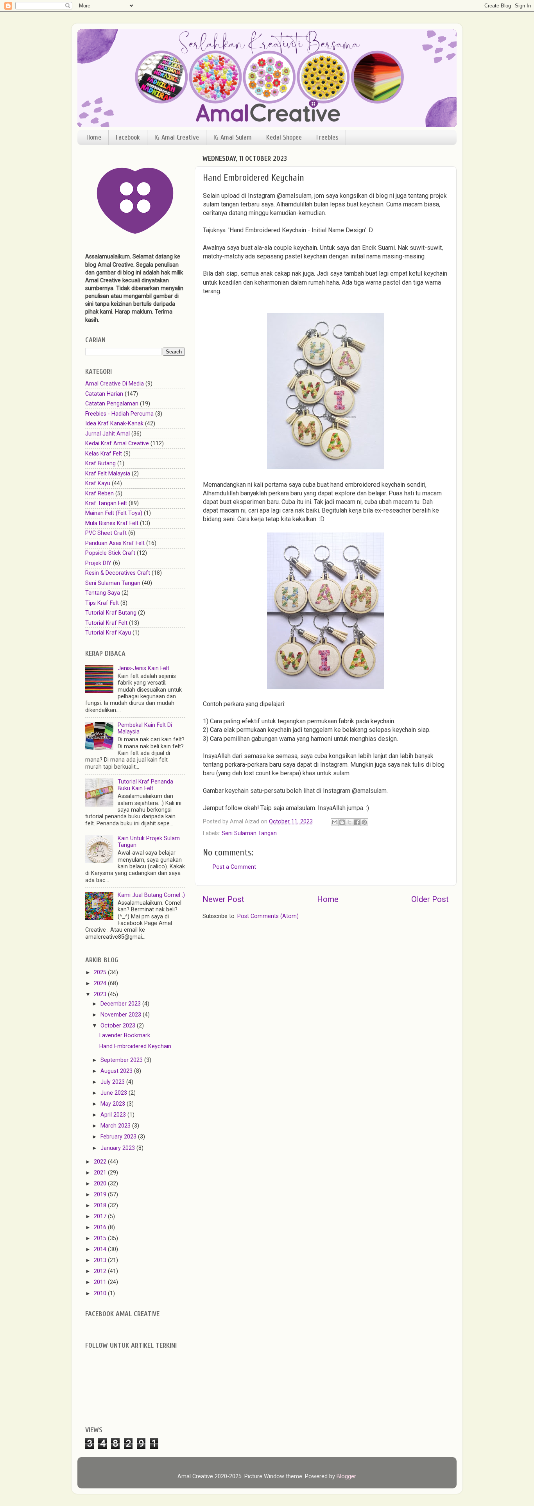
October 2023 (118, 1025)
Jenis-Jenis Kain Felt (143, 668)
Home (93, 137)
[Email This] (335, 822)
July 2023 (113, 1082)
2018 (101, 1205)
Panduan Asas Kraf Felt (115, 543)
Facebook (128, 137)
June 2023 (114, 1093)
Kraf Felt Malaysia (107, 473)
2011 (101, 1282)
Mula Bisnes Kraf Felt (111, 523)
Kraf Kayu (97, 483)
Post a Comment (234, 867)
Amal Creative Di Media (114, 383)
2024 (101, 983)
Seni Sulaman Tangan (249, 833)
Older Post (430, 899)
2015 (101, 1238)
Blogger (346, 1476)
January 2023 (118, 1148)
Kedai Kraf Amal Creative (117, 443)
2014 (101, 1249)
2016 (101, 1227)
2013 (101, 1260)
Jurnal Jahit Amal (107, 433)
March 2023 (116, 1125)
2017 (101, 1216)
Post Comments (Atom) (268, 916)
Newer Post (223, 899)
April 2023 (113, 1115)
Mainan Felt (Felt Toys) (113, 513)
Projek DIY (98, 563)
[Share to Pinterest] (364, 822)
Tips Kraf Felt (102, 603)
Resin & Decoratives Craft (117, 573)
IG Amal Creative (176, 137)
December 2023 (121, 1003)
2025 (101, 972)
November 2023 (121, 1014)
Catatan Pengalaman (111, 403)
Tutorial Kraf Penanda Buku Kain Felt (145, 785)
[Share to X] (349, 822)
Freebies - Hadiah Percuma (119, 414)
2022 (101, 1161)
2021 (101, 1172)
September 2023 (122, 1060)
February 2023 (119, 1136)
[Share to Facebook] (357, 822)
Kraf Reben (99, 493)
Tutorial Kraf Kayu (108, 632)
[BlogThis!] (342, 822)
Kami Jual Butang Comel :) (151, 895)
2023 (101, 994)
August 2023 (117, 1071)
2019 (101, 1194)
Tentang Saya (102, 593)
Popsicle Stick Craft (110, 553)
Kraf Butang (100, 463)
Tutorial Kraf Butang (110, 613)
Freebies (327, 137)
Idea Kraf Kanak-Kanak (114, 423)
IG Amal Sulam (232, 137)
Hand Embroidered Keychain (135, 1046)
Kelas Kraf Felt (103, 453)
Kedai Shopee (284, 137)
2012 (101, 1271)
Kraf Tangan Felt (106, 503)
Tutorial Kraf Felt (106, 623)
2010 (101, 1293)
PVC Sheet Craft (106, 533)
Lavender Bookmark (124, 1035)
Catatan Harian (104, 394)
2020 (101, 1183)
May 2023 (113, 1104)
